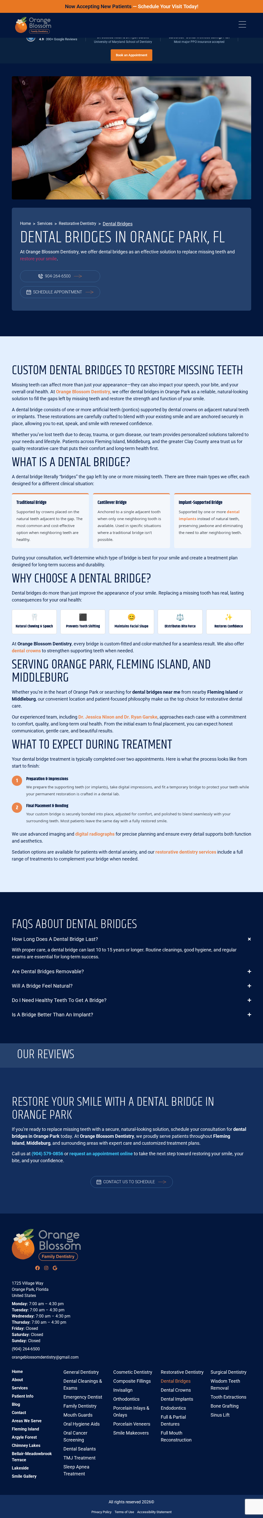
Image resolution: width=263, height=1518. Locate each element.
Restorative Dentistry (77, 223)
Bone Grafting (225, 1406)
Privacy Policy (101, 1512)
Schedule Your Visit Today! (168, 6)
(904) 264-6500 (26, 1349)
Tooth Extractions (228, 1397)
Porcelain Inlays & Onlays (131, 1411)
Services (44, 223)
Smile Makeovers (131, 1433)
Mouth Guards (77, 1415)
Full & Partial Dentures (173, 1420)
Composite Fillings (132, 1381)
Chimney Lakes (26, 1445)
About (17, 1379)
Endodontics (173, 1408)
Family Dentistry (80, 1406)
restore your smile (38, 258)
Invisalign (123, 1390)
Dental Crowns (176, 1390)
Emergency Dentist (82, 1397)
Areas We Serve (27, 1420)
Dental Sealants (79, 1449)
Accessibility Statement (154, 1512)
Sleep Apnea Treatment (76, 1470)
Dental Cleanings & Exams (82, 1384)
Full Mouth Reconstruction (176, 1436)
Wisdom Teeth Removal (225, 1384)
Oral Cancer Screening (75, 1436)
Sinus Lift (220, 1415)
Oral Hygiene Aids (81, 1424)
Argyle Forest (24, 1437)
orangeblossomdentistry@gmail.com (45, 1357)
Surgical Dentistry (229, 1372)
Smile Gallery (24, 1476)
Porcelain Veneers (131, 1424)
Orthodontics (126, 1399)
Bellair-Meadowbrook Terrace (32, 1456)
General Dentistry (81, 1372)
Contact (19, 1412)
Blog (16, 1404)
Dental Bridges (176, 1381)
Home (25, 223)
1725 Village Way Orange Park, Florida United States (30, 1289)
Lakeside (20, 1468)
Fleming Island (25, 1429)
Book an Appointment (131, 55)
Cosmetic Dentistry (132, 1372)
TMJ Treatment (79, 1457)
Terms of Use (124, 1512)
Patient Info (22, 1396)
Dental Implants (177, 1399)
